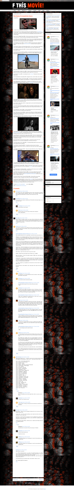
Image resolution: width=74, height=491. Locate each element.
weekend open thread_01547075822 (53, 20)
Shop (43, 10)
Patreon (47, 10)
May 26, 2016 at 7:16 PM (24, 300)
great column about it (16, 132)
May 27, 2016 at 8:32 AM (35, 326)
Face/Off (31, 179)
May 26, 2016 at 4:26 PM (26, 392)
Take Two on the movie (27, 43)
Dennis (19, 210)
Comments (49, 201)
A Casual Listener (49, 19)
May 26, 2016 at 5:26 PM (26, 402)
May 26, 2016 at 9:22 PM (23, 449)
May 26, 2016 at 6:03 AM (24, 191)
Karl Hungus (20, 273)
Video (39, 10)
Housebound (22, 99)
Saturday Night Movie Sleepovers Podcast (22, 233)
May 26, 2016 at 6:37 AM (24, 198)
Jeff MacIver (20, 436)
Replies (18, 204)
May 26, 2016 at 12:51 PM (33, 233)
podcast (30, 173)
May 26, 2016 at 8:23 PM (35, 308)
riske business (24, 185)
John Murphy (18, 198)
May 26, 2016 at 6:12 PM (26, 430)
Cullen (19, 300)
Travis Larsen (18, 191)
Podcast (29, 10)
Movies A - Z (24, 10)
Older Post (41, 479)
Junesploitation (39, 31)
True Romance (31, 82)
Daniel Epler (20, 430)
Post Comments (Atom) (30, 482)
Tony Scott (30, 166)
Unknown (17, 226)
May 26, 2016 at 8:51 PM (26, 436)
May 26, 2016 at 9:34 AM (24, 210)
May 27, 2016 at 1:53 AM (24, 320)
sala (47, 15)
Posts (48, 199)
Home (15, 10)
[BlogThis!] (29, 184)
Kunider (47, 27)
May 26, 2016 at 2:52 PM (35, 282)
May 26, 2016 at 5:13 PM (26, 426)
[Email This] (28, 184)
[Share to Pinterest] (32, 184)
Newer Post (15, 479)
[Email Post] (27, 184)
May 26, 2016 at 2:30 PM (26, 273)
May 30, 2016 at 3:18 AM (25, 332)
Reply (17, 195)
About (19, 10)
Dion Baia (17, 449)
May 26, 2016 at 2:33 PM (26, 278)
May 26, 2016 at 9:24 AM (22, 226)
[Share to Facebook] (31, 184)
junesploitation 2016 (19, 185)
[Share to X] (30, 184)
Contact (34, 10)
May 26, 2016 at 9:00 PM (35, 314)
